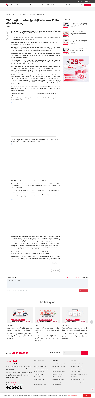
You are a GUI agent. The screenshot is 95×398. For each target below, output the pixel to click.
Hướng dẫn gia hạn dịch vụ (77, 379)
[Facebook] (7, 32)
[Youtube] (18, 387)
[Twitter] (7, 35)
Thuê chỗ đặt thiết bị (39, 376)
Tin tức (14, 14)
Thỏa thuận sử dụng (75, 371)
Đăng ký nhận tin (55, 352)
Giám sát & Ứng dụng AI (58, 379)
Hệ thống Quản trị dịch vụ (77, 369)
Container (54, 369)
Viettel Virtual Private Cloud (40, 366)
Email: (7, 384)
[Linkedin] (17, 353)
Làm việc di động (56, 381)
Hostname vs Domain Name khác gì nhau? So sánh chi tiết (79, 49)
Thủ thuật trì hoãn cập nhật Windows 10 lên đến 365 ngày (31, 14)
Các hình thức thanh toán (77, 376)
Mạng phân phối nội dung (58, 371)
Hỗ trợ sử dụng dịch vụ (76, 366)
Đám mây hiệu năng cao (58, 376)
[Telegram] (27, 353)
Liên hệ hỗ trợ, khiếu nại (77, 363)
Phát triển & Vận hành (57, 374)
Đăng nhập (79, 4)
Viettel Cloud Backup (39, 371)
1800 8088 (13, 383)
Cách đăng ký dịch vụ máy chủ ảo (79, 374)
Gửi (84, 353)
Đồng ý (86, 395)
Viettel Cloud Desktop (39, 381)
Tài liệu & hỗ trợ (55, 5)
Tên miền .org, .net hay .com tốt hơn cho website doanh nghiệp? (79, 41)
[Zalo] (23, 353)
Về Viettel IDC (45, 5)
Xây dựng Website (56, 384)
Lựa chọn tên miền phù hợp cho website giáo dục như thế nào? (79, 24)
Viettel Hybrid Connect (39, 379)
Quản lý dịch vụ (70, 4)
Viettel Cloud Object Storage (41, 369)
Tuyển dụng (79, 1)
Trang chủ (8, 14)
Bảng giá (26, 5)
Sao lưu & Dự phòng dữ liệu (58, 363)
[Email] (7, 39)
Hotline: (8, 383)
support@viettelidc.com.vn (16, 384)
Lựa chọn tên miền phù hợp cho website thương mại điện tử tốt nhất (79, 33)
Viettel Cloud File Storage (40, 384)
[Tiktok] (15, 387)
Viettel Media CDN (38, 374)
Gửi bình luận (83, 291)
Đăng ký (88, 4)
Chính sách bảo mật (72, 395)
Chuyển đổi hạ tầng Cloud (58, 366)
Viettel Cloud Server (39, 363)
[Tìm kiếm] (64, 5)
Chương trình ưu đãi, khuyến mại (78, 381)
